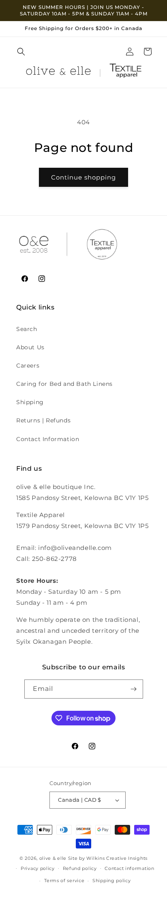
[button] (21, 52)
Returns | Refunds (43, 420)
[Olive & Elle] (58, 72)
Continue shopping (83, 177)
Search (26, 329)
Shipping (30, 402)
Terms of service (64, 880)
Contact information (129, 868)
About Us (30, 347)
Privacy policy (38, 868)
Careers (27, 365)
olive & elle (52, 858)
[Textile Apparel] (125, 72)
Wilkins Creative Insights (117, 858)
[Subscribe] (134, 689)
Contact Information (47, 439)
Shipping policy (111, 880)
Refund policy (80, 868)
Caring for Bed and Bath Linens (64, 383)
